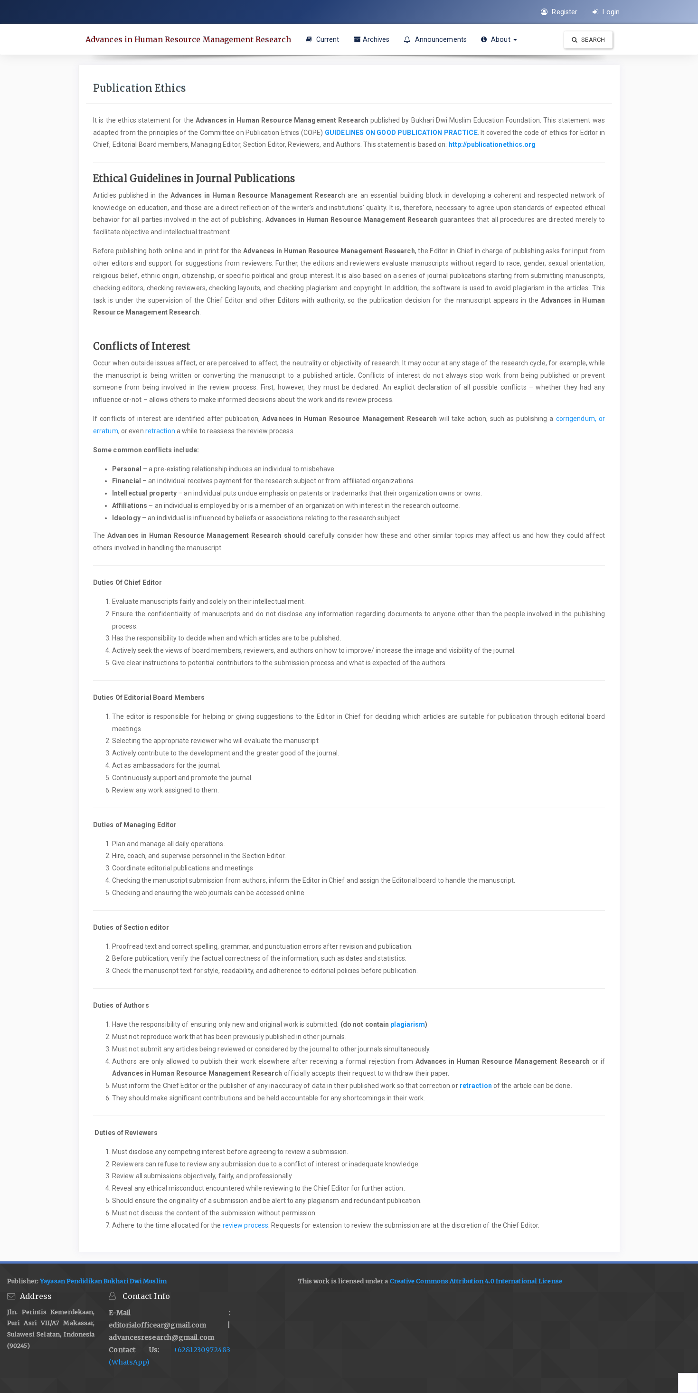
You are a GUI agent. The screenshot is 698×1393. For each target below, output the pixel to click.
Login (610, 12)
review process (245, 1225)
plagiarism (407, 1024)
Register (563, 12)
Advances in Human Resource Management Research (188, 39)
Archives (376, 39)
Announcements (440, 39)
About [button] (500, 39)
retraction (160, 431)
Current (327, 39)
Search (592, 39)
